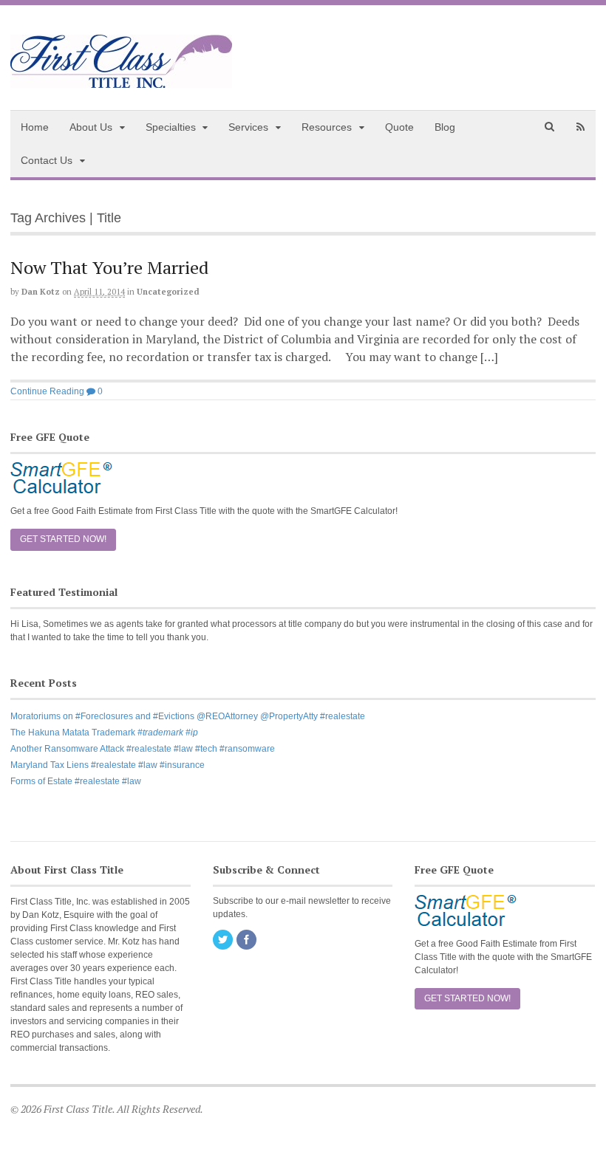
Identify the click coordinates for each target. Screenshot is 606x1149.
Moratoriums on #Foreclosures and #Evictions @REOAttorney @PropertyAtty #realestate (187, 716)
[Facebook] (247, 941)
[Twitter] (224, 941)
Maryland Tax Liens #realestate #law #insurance (107, 765)
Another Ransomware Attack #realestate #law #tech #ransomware (142, 749)
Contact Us (46, 160)
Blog (445, 127)
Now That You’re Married (109, 267)
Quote (399, 127)
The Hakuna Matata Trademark (104, 732)
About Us (90, 127)
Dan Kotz (40, 292)
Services (248, 127)
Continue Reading (47, 391)
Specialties (171, 127)
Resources (327, 127)
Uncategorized (168, 292)
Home (35, 127)
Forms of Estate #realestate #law (75, 781)
